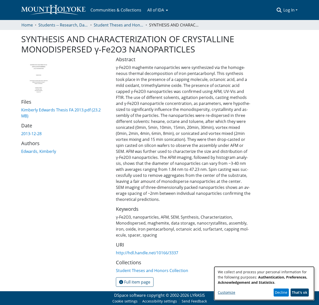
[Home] (53, 10)
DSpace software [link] (130, 295)
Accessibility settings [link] (159, 301)
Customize (226, 292)
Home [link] (27, 25)
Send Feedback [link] (194, 301)
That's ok (299, 292)
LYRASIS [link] (197, 295)
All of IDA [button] (155, 10)
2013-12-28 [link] (31, 133)
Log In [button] (289, 10)
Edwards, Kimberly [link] (38, 151)
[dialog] (264, 283)
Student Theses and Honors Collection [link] (119, 25)
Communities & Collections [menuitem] (115, 10)
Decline (281, 292)
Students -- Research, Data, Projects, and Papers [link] (63, 25)
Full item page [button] (136, 282)
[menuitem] (157, 10)
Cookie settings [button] (125, 301)
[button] (279, 10)
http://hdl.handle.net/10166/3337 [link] (147, 253)
